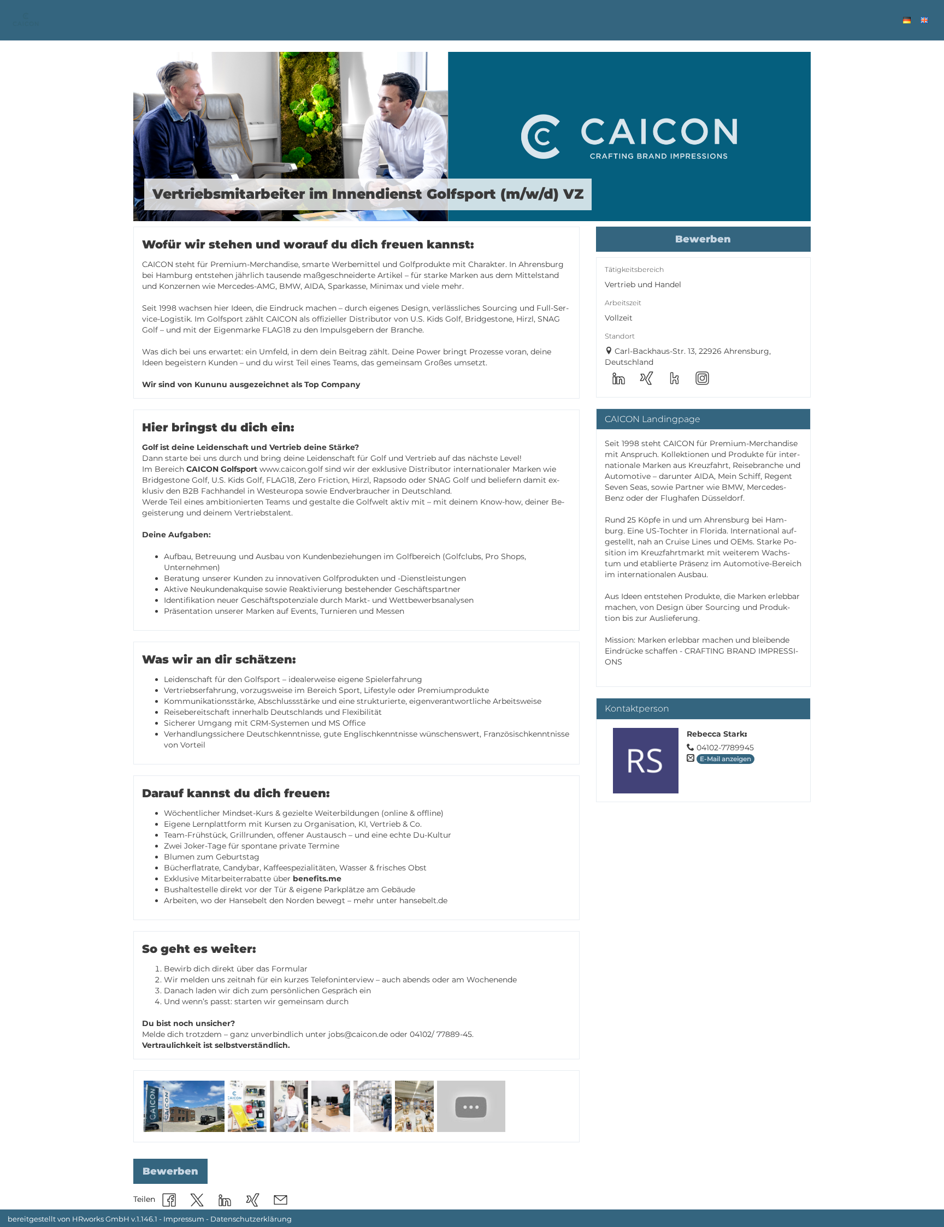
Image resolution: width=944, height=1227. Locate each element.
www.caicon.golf (291, 469)
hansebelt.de (423, 900)
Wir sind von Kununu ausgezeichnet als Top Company (251, 384)
